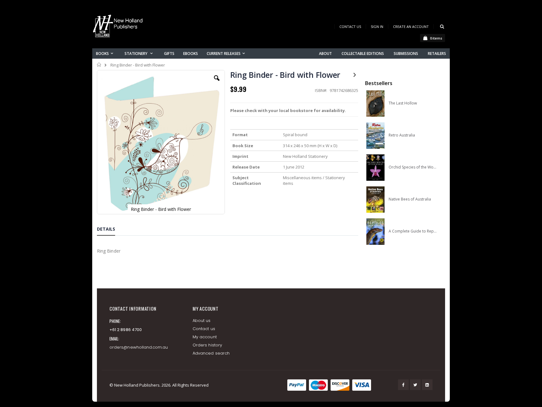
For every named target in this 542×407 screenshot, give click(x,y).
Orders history (207, 345)
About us (202, 321)
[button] (217, 82)
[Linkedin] (427, 384)
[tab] (111, 230)
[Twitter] (415, 384)
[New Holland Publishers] (119, 27)
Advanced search (211, 353)
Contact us (204, 329)
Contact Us (350, 26)
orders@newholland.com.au (138, 347)
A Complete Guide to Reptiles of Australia (413, 231)
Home (99, 64)
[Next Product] (354, 74)
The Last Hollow (403, 103)
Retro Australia (402, 135)
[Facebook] (403, 384)
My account (205, 337)
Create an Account (411, 26)
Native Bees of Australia (410, 199)
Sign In (377, 26)
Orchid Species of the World (413, 167)
